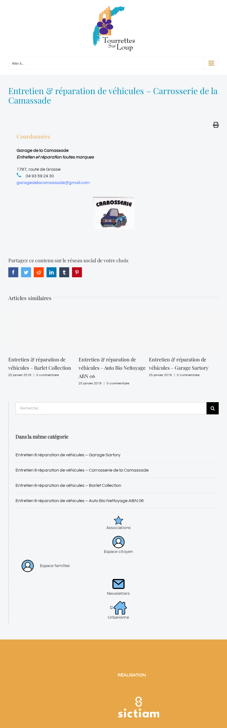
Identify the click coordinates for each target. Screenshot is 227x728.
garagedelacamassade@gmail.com (53, 182)
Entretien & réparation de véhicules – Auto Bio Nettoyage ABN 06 (112, 367)
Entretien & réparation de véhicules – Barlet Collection (68, 485)
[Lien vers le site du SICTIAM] (138, 689)
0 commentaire (47, 375)
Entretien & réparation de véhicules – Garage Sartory (68, 455)
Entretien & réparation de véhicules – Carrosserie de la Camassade (82, 470)
